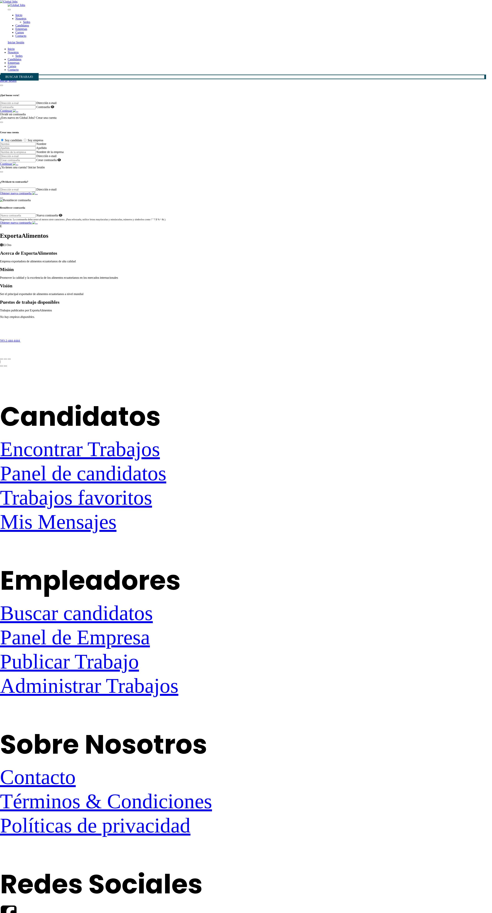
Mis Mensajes (58, 521)
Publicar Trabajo (69, 661)
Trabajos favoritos (76, 497)
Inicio (18, 15)
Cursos (19, 32)
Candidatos (22, 25)
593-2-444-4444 (10, 340)
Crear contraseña (46, 160)
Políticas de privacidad (95, 825)
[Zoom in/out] (9, 359)
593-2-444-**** (34, 340)
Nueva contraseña (47, 215)
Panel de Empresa (75, 637)
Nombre (41, 144)
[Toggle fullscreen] (5, 359)
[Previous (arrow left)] (1, 366)
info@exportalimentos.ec (15, 347)
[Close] (9, 9)
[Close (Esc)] (1, 359)
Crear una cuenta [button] (46, 117)
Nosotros (20, 18)
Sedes (26, 22)
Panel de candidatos (83, 473)
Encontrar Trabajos (80, 449)
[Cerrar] (1, 85)
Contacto (20, 35)
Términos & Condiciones (106, 801)
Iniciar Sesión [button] (16, 42)
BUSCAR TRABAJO (19, 76)
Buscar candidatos (76, 613)
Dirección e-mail (46, 103)
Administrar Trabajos (89, 685)
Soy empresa (35, 140)
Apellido (41, 148)
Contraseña (43, 107)
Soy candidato (13, 140)
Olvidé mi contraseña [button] (13, 114)
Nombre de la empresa (50, 152)
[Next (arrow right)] (5, 366)
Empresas (21, 29)
